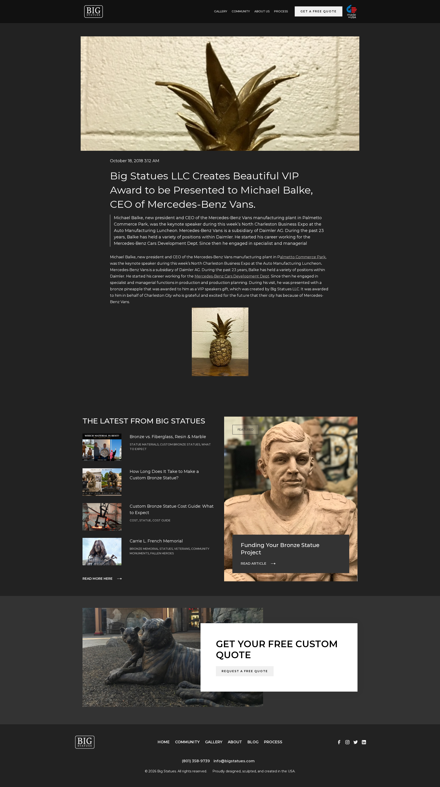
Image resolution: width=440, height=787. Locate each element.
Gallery (213, 742)
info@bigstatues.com (234, 761)
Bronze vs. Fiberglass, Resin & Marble (168, 436)
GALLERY (220, 11)
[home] (93, 11)
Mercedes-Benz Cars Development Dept (232, 276)
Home (164, 742)
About (235, 742)
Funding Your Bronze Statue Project (280, 549)
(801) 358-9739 (196, 761)
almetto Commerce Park (303, 257)
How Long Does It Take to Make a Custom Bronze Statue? (164, 474)
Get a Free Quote (318, 11)
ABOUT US (262, 11)
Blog (253, 742)
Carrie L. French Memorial (156, 541)
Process (281, 11)
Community (241, 11)
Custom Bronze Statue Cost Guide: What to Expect (172, 509)
